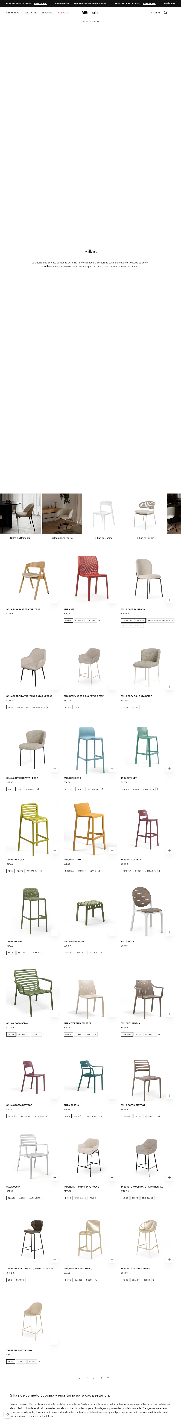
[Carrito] (172, 12)
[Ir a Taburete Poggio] (90, 911)
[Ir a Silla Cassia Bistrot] (33, 1074)
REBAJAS (63, 13)
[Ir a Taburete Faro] (90, 747)
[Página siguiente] (108, 1377)
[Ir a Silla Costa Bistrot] (148, 1074)
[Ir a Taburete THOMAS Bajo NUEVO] (90, 1156)
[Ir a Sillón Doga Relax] (33, 992)
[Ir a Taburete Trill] (90, 829)
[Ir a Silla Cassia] (90, 1074)
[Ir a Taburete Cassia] (148, 829)
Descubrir (35, 3)
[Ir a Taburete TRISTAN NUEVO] (148, 1238)
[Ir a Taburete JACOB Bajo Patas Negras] (148, 1156)
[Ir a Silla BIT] (90, 578)
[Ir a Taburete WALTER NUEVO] (90, 1238)
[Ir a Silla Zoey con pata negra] (33, 747)
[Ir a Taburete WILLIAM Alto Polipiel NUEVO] (33, 1238)
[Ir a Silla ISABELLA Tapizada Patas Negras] (33, 665)
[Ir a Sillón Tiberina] (148, 992)
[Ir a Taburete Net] (148, 747)
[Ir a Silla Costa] (33, 1156)
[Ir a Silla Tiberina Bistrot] (90, 992)
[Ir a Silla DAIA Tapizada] (148, 578)
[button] (165, 12)
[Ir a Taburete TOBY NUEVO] (33, 1319)
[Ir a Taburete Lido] (33, 911)
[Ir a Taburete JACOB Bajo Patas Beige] (90, 665)
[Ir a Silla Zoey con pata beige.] (148, 665)
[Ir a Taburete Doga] (33, 829)
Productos (12, 13)
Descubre (47, 13)
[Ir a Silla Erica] (148, 911)
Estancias (31, 13)
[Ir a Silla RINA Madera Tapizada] (33, 578)
